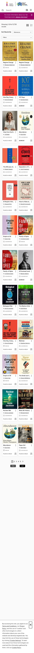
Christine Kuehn (25, 239)
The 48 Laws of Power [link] (9, 167)
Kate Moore (24, 308)
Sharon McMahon (25, 378)
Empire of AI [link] (7, 236)
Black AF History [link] (24, 410)
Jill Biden (7, 134)
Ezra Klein (23, 134)
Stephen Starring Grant (26, 343)
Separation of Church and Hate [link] (25, 167)
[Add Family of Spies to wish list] (31, 245)
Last (22, 466)
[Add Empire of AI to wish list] (15, 245)
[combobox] (13, 10)
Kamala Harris (24, 99)
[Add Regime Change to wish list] (15, 71)
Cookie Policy (16, 648)
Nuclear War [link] (7, 410)
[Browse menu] (31, 10)
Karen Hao (7, 239)
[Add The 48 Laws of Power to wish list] (15, 175)
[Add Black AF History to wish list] (31, 419)
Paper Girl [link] (22, 445)
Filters (5, 37)
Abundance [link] (22, 132)
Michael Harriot (25, 413)
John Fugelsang (25, 169)
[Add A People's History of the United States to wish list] (15, 210)
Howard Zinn (8, 204)
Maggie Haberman (10, 65)
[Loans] (27, 10)
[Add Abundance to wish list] (31, 141)
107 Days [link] (22, 97)
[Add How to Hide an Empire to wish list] (31, 210)
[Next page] (23, 462)
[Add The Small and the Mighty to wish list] (31, 384)
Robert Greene (8, 169)
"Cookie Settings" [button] (15, 640)
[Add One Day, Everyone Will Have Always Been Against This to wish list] (15, 106)
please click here (21, 17)
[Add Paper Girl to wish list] (31, 454)
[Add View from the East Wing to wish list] (15, 141)
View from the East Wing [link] (9, 132)
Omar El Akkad (9, 99)
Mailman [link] (22, 341)
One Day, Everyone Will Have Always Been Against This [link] (9, 97)
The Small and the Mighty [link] (25, 376)
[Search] (2, 10)
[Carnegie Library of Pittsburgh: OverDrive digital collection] (17, 4)
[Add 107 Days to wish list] (31, 106)
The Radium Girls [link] (24, 306)
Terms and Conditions (9, 626)
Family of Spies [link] (24, 236)
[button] (27, 26)
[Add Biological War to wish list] (15, 315)
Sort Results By (6, 32)
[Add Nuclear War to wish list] (15, 419)
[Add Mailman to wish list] (31, 349)
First (13, 466)
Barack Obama (25, 273)
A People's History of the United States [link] (9, 202)
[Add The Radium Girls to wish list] (31, 315)
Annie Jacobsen (9, 308)
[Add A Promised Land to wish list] (31, 280)
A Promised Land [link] (24, 271)
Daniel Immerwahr (25, 204)
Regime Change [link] (8, 62)
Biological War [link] (7, 306)
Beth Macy (23, 447)
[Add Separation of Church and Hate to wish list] (31, 175)
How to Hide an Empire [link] (25, 202)
